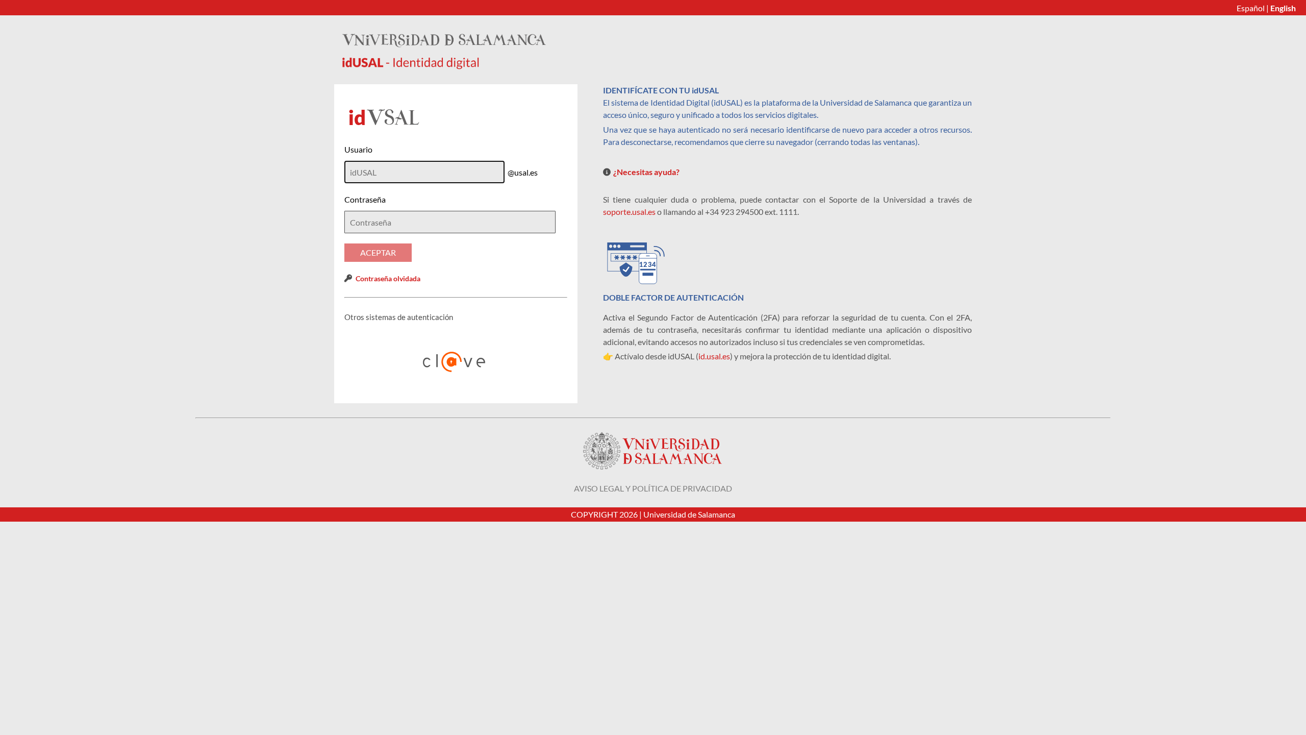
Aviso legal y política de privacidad (653, 488)
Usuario (358, 149)
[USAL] (444, 66)
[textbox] (450, 222)
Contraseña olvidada (388, 278)
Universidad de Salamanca (689, 514)
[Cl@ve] (456, 362)
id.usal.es (714, 356)
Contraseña (365, 199)
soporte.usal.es (629, 211)
